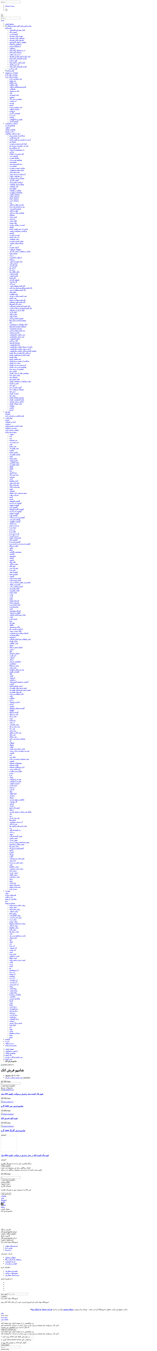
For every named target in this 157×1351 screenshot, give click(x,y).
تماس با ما (8, 1248)
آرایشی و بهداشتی (11, 1051)
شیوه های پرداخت (11, 1273)
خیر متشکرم (11, 1329)
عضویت (4, 1296)
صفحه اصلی (9, 1049)
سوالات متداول (10, 1257)
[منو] (2, 14)
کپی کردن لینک (6, 1194)
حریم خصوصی (10, 1261)
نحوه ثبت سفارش (11, 1271)
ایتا (4, 1205)
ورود (2, 20)
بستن (3, 1184)
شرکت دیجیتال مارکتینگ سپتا (42, 1309)
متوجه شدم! (5, 1345)
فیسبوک (4, 1200)
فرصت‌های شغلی (11, 1246)
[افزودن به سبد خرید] (2, 1100)
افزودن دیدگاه (6, 1166)
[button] (80, 24)
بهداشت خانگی (10, 1053)
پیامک (3, 1207)
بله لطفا (4, 1329)
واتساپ (3, 1196)
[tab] (80, 28)
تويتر (2, 1198)
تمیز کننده (8, 1059)
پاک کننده (8, 1055)
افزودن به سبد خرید (8, 1085)
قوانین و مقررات (11, 1263)
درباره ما (8, 1250)
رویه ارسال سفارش (12, 1275)
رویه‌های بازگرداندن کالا (13, 1259)
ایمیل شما (4, 1294)
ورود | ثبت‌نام (9, 6)
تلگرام (3, 1202)
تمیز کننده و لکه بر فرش (13, 1057)
